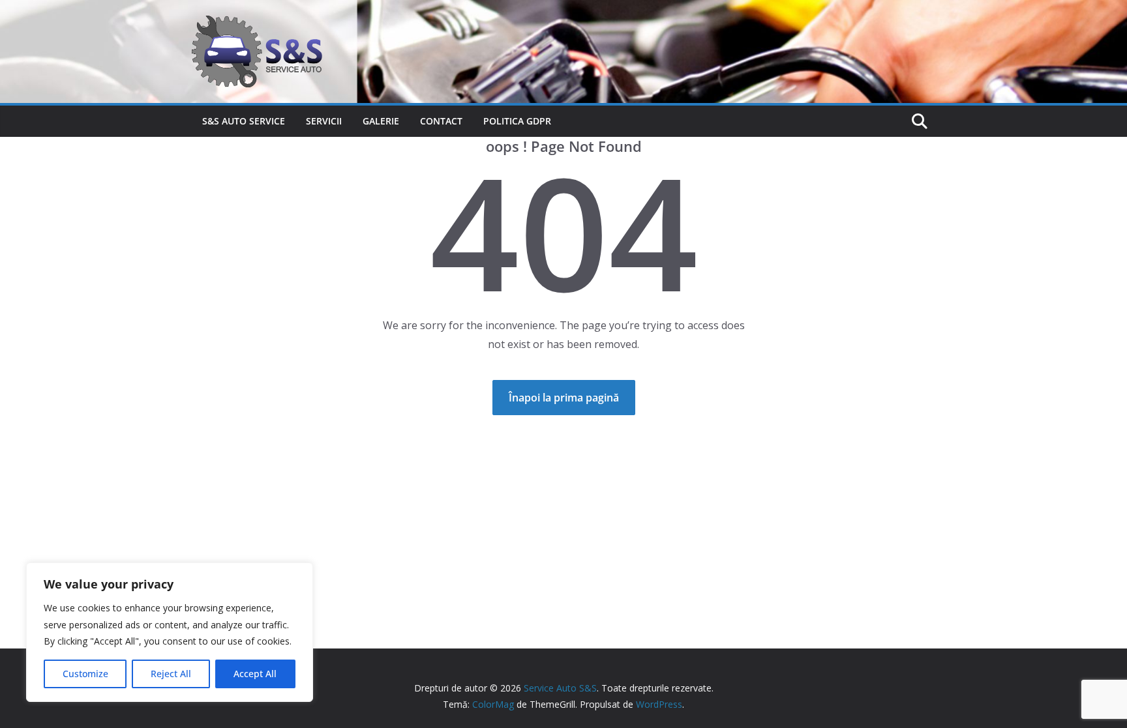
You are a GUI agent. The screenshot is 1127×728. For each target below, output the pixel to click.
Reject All (171, 673)
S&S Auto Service (243, 121)
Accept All (255, 673)
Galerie (381, 121)
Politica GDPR (517, 121)
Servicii (324, 121)
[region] (169, 632)
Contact (441, 121)
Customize (85, 673)
